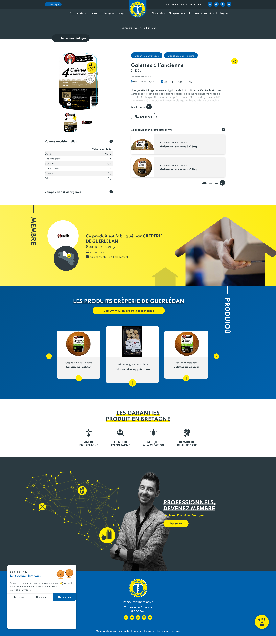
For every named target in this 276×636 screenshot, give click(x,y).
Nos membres (78, 12)
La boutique (53, 4)
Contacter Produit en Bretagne (136, 630)
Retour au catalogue (73, 38)
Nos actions (195, 4)
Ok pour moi (64, 596)
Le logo (175, 630)
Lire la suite (138, 106)
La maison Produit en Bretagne (208, 12)
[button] (47, 354)
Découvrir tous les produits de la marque (128, 310)
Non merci (41, 597)
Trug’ (121, 12)
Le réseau (163, 630)
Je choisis (19, 597)
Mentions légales (106, 630)
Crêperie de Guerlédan (146, 55)
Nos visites (158, 12)
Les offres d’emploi (102, 12)
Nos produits (177, 12)
